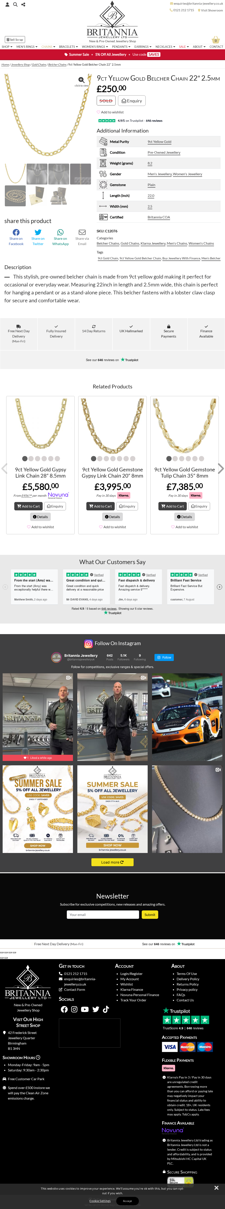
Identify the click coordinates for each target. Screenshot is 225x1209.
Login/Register (131, 973)
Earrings (141, 46)
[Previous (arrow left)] (2, 957)
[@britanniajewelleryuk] (56, 657)
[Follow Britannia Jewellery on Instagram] (74, 1009)
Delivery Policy (188, 979)
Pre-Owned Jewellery (164, 152)
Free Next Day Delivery (19, 336)
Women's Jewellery (187, 174)
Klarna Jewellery (153, 243)
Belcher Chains (57, 64)
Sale (182, 46)
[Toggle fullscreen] (6, 952)
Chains (47, 46)
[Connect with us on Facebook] (64, 1009)
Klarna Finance (131, 989)
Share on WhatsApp (60, 241)
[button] (15, 4)
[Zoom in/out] (2, 952)
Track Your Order (133, 1000)
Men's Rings (25, 46)
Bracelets (67, 46)
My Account (129, 979)
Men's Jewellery (160, 174)
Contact (216, 46)
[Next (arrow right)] (6, 957)
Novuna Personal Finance (139, 995)
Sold (106, 100)
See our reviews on (103, 360)
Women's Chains (201, 243)
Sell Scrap (16, 39)
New (92, 41)
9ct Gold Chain (108, 258)
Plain (151, 185)
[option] (56, 944)
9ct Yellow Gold (159, 141)
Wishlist (126, 984)
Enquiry (134, 100)
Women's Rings (93, 46)
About (198, 46)
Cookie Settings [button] (100, 1201)
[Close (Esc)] (14, 952)
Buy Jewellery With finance (181, 258)
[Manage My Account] (7, 4)
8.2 (150, 163)
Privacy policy (187, 989)
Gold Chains (39, 64)
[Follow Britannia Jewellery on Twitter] (96, 1009)
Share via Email (82, 241)
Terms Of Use (187, 973)
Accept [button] (127, 1201)
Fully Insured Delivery (56, 333)
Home (5, 64)
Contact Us (185, 1000)
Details (42, 517)
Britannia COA (159, 217)
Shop (5, 46)
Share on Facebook (16, 241)
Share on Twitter (38, 241)
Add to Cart (31, 506)
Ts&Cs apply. (190, 1114)
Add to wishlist (112, 112)
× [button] (216, 1188)
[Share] (10, 952)
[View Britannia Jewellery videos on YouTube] (85, 1009)
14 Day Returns (93, 331)
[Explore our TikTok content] (106, 1009)
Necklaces (164, 46)
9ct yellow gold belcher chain (140, 258)
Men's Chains (177, 243)
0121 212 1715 (75, 973)
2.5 (150, 206)
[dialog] (112, 1196)
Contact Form (74, 989)
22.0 (151, 195)
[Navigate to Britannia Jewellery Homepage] (112, 20)
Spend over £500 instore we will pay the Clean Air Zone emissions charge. (29, 1092)
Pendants (119, 46)
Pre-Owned (107, 41)
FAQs (181, 995)
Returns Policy (188, 984)
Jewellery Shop (126, 41)
